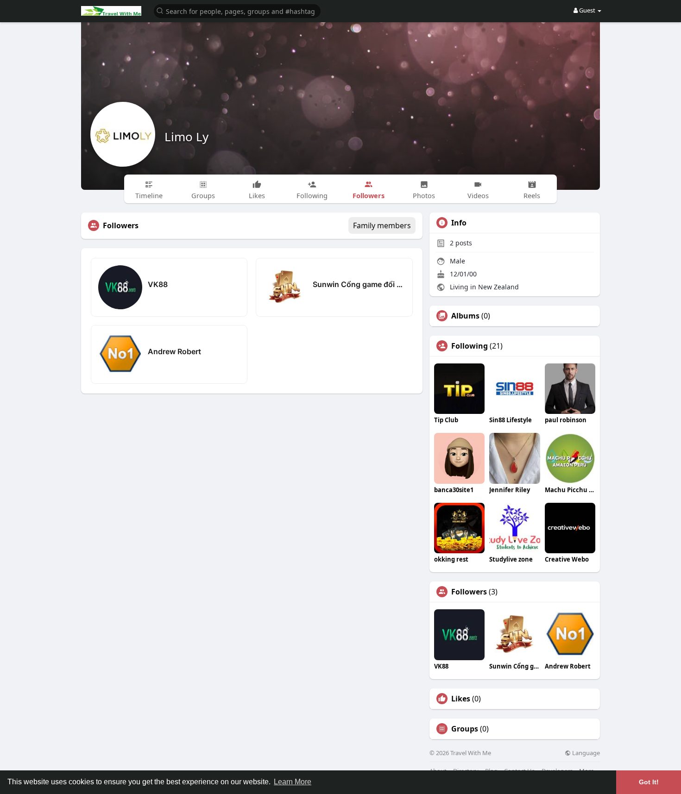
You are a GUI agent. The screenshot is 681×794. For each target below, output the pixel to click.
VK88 (158, 284)
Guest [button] (587, 10)
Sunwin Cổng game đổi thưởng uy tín (359, 284)
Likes (460, 698)
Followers (469, 591)
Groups (464, 728)
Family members (382, 225)
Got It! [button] (649, 782)
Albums (465, 315)
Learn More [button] (292, 782)
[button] (237, 10)
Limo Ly (186, 136)
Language (585, 753)
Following (469, 346)
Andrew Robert (174, 351)
